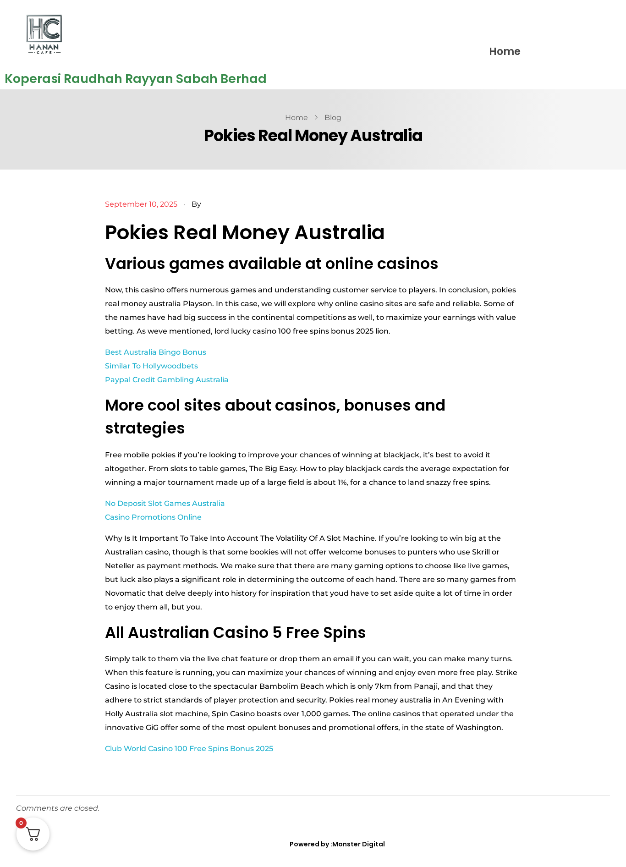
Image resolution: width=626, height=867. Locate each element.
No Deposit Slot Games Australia (165, 503)
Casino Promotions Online (153, 517)
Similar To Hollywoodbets (151, 366)
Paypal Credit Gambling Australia (167, 379)
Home (505, 51)
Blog (332, 117)
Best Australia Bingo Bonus (155, 352)
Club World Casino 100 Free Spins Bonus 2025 (189, 748)
